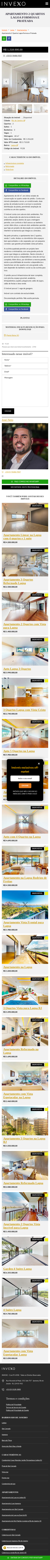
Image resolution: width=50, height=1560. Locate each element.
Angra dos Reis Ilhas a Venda (11, 1446)
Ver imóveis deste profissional (25, 487)
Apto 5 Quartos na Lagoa (19, 751)
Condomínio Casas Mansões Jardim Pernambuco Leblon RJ (22, 1460)
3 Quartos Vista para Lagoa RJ (22, 1008)
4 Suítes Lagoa (12, 1309)
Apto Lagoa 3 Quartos (17, 668)
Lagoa (13, 145)
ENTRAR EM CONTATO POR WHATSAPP (26, 1558)
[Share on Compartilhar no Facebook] (9, 38)
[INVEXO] (12, 4)
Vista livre (9, 169)
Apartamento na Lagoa (17, 967)
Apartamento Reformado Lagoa (23, 1183)
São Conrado (6, 1429)
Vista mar (5, 1472)
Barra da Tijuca (7, 1440)
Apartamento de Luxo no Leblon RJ (14, 1497)
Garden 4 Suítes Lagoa (17, 1268)
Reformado (9, 166)
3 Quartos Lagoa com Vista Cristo (24, 709)
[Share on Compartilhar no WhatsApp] (4, 38)
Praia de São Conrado (9, 1466)
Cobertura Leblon (8, 1547)
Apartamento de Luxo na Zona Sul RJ (14, 1515)
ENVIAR (25, 786)
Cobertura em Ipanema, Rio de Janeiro (15, 1541)
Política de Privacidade (13, 1404)
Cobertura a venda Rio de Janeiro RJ (14, 1553)
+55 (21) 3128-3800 (13, 1389)
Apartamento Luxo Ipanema (11, 1503)
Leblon (4, 1423)
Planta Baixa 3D (12, 335)
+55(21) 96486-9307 (14, 56)
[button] (44, 81)
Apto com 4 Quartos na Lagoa (22, 836)
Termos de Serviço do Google (16, 1407)
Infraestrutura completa (14, 163)
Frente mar (5, 1478)
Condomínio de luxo (8, 1484)
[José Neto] (25, 446)
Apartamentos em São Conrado (12, 1509)
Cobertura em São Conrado (11, 1535)
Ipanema (5, 1435)
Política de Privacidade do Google (17, 1410)
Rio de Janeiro (17, 121)
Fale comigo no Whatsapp (26, 482)
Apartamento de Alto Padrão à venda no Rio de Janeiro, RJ (21, 1521)
